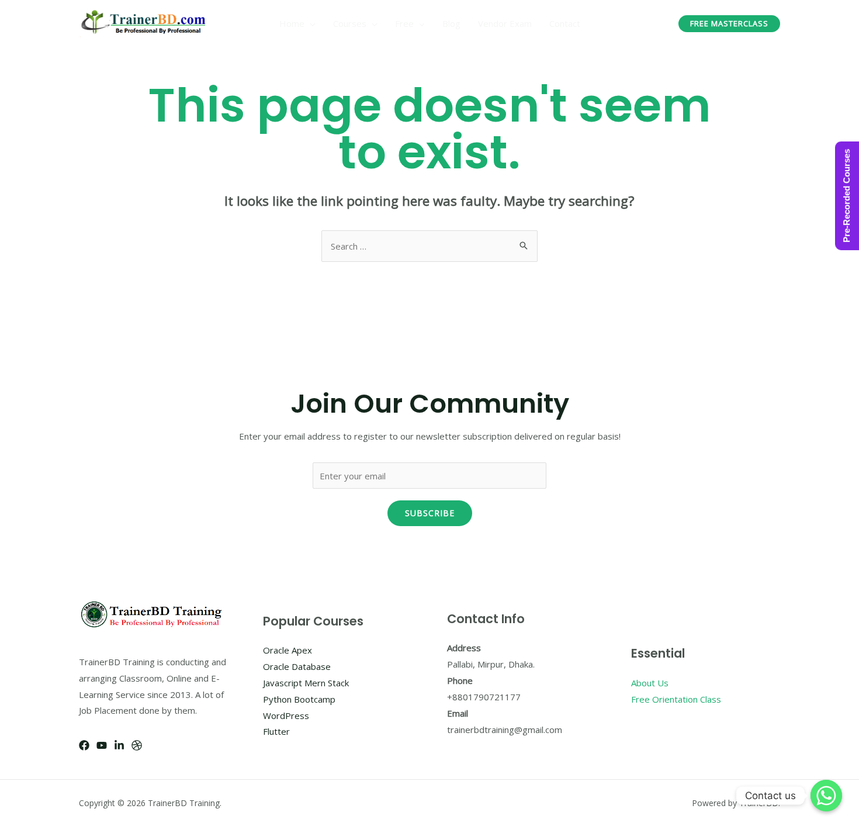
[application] (310, 23)
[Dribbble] (136, 745)
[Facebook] (84, 745)
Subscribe (430, 513)
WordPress (286, 715)
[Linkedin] (119, 745)
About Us (650, 683)
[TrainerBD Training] (145, 22)
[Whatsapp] (826, 795)
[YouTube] (101, 745)
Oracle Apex (287, 650)
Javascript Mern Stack (306, 683)
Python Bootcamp (299, 699)
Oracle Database (297, 666)
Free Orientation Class (676, 699)
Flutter (276, 731)
